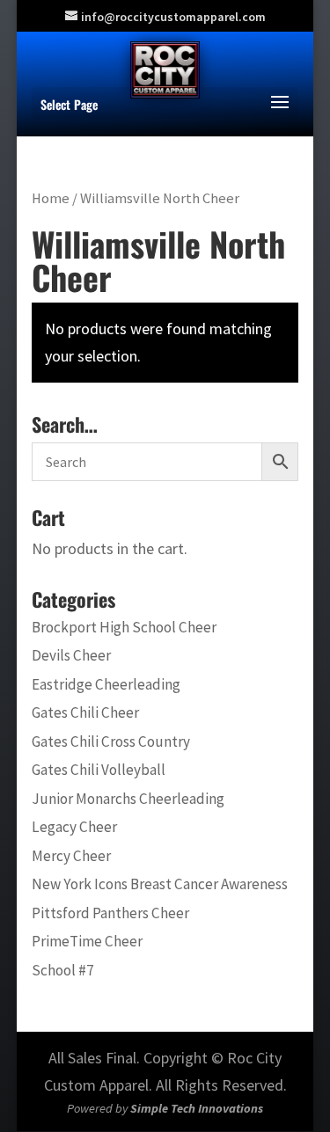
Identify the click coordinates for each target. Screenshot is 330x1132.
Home (51, 198)
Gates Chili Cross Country (111, 741)
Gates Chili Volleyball (98, 769)
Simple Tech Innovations (196, 1108)
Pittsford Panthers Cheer (110, 913)
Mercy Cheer (71, 855)
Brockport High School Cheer (124, 627)
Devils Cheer (71, 655)
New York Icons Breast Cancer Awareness (160, 884)
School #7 (63, 970)
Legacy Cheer (74, 826)
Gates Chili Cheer (85, 712)
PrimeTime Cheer (87, 941)
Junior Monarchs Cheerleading (128, 798)
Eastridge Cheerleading (106, 684)
